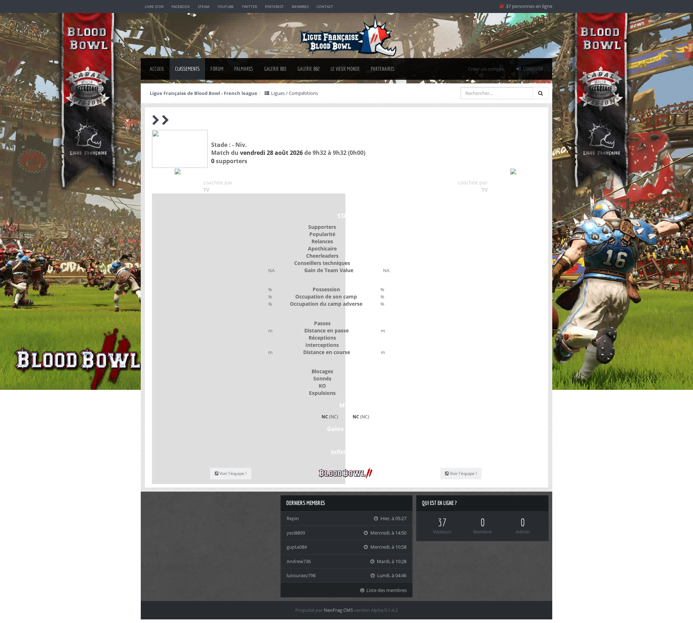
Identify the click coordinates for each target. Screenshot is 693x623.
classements (187, 69)
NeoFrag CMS (338, 610)
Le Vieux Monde (345, 69)
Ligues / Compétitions (294, 93)
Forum (216, 69)
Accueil (157, 69)
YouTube (225, 6)
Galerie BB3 (275, 69)
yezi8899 (296, 533)
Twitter (249, 6)
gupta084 (297, 547)
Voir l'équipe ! (463, 473)
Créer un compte (486, 69)
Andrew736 (299, 561)
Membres (300, 6)
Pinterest (274, 6)
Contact (325, 6)
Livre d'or (154, 6)
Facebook (180, 6)
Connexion (532, 69)
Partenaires (383, 69)
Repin (293, 518)
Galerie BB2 (308, 69)
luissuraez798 (301, 575)
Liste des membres (386, 590)
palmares (243, 69)
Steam (203, 6)
